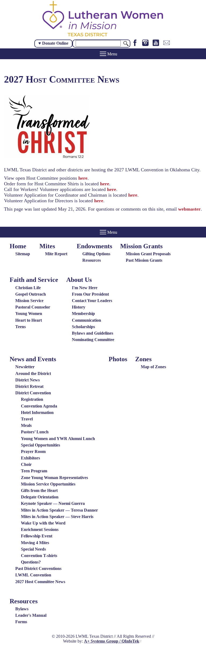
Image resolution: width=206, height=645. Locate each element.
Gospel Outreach (30, 294)
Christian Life (28, 287)
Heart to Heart (28, 320)
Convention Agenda (39, 406)
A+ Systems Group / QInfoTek (111, 641)
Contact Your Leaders (92, 300)
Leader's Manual (30, 615)
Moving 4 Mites (35, 542)
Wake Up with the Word (43, 523)
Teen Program (34, 471)
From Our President (90, 294)
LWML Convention (33, 575)
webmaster (189, 209)
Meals (26, 425)
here (82, 178)
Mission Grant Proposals (148, 253)
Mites (47, 246)
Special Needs (33, 549)
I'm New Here (84, 287)
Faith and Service (34, 279)
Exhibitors (30, 458)
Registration (32, 399)
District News (27, 380)
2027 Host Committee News (40, 581)
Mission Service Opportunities (48, 484)
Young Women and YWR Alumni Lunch (58, 438)
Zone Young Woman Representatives (54, 477)
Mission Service (29, 300)
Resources (91, 260)
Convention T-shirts (39, 555)
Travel (27, 419)
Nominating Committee (93, 339)
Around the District (33, 373)
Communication (86, 320)
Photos (118, 359)
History (78, 307)
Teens (20, 326)
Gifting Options (96, 253)
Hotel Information (37, 412)
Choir (26, 464)
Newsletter (25, 366)
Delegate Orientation (39, 497)
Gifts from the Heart (39, 490)
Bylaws (21, 609)
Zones (143, 359)
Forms (21, 621)
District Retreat (29, 386)
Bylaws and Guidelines (92, 333)
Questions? (31, 562)
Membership (83, 313)
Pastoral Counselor (32, 307)
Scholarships (83, 326)
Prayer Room (33, 451)
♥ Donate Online (53, 43)
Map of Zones (153, 366)
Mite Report (56, 253)
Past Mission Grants (144, 260)
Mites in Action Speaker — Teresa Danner (59, 510)
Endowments (94, 246)
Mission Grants (141, 246)
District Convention (33, 393)
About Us (79, 279)
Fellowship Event (36, 536)
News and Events (33, 359)
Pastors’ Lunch (35, 432)
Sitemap (22, 253)
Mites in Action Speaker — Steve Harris (57, 516)
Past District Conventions (38, 568)
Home (18, 246)
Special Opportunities (40, 445)
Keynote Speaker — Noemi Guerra (53, 503)
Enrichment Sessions (39, 529)
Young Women (28, 313)
